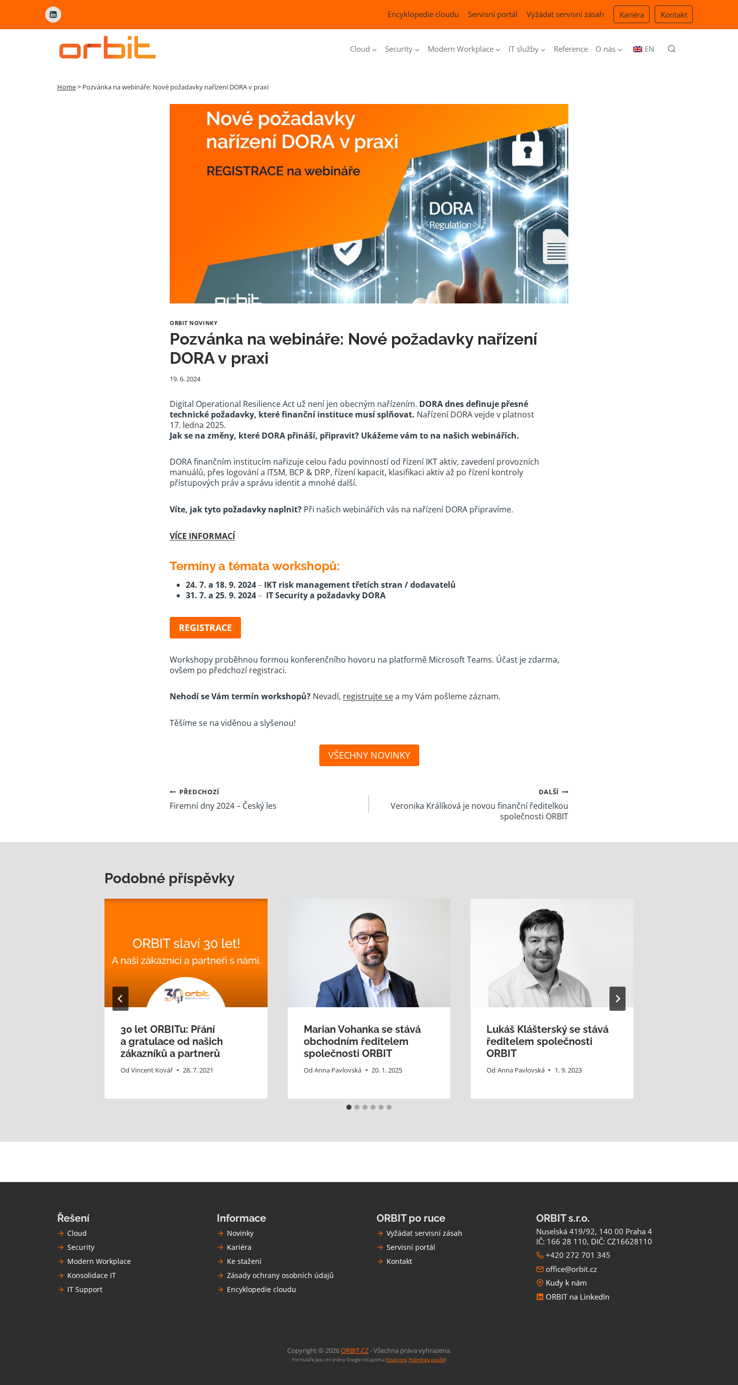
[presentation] (186, 953)
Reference (571, 49)
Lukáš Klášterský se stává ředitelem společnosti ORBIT (547, 1042)
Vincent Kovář (152, 1070)
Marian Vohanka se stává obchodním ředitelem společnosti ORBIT (362, 1042)
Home (66, 86)
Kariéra (632, 15)
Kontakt (674, 15)
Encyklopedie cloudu (423, 14)
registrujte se (368, 696)
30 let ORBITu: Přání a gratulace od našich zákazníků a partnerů (171, 1042)
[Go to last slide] (120, 999)
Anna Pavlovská (337, 1070)
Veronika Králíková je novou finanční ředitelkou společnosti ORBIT (479, 804)
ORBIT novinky (193, 323)
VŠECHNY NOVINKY (369, 755)
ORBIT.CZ (354, 1350)
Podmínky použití (427, 1359)
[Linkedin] (53, 15)
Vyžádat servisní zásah (565, 14)
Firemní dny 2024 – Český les (223, 799)
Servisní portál (493, 14)
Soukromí (397, 1359)
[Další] (617, 999)
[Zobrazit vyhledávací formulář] (672, 49)
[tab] (348, 1107)
